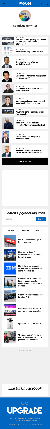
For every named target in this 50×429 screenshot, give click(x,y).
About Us (13, 418)
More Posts (25, 162)
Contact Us (22, 418)
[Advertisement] (22, 187)
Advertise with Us (34, 418)
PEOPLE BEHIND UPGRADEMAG (26, 420)
